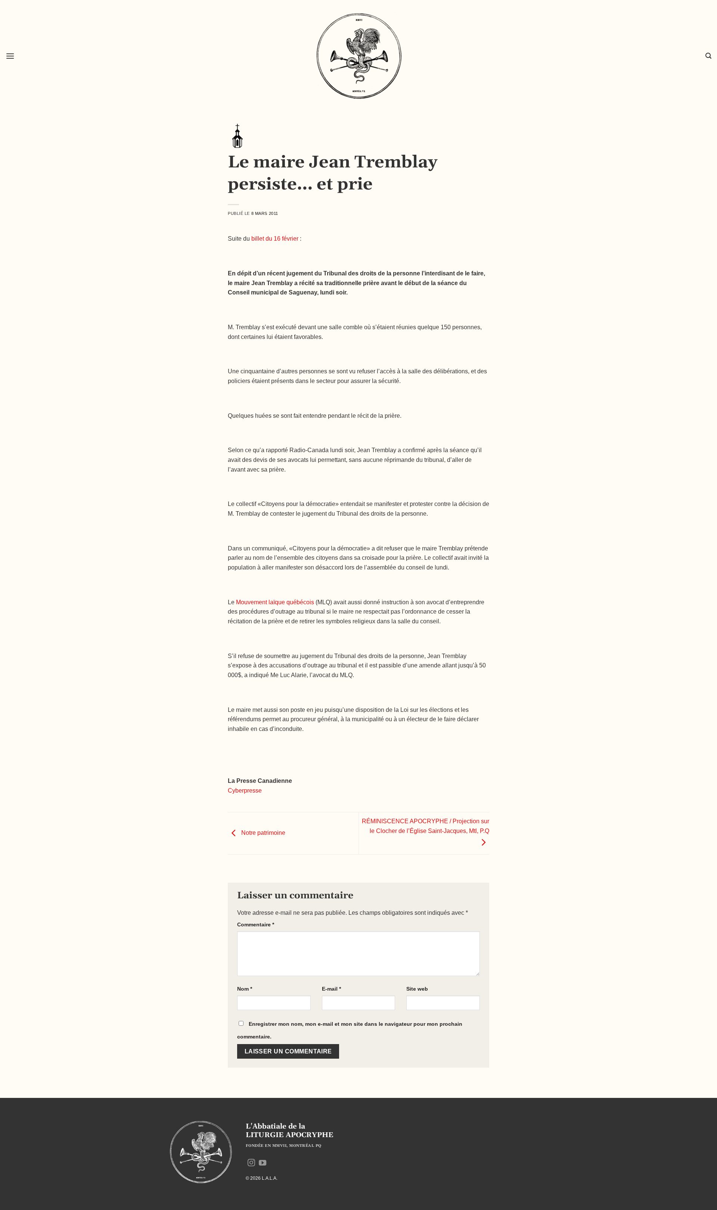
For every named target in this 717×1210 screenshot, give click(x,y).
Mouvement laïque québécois (275, 602)
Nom (244, 989)
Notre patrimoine (262, 833)
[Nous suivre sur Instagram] (251, 1163)
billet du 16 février (274, 238)
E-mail (331, 989)
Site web (417, 989)
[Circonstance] (237, 135)
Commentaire (255, 924)
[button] (10, 56)
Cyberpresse (245, 790)
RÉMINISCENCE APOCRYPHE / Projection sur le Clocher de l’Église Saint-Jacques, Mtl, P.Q (425, 826)
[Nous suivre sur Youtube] (262, 1163)
